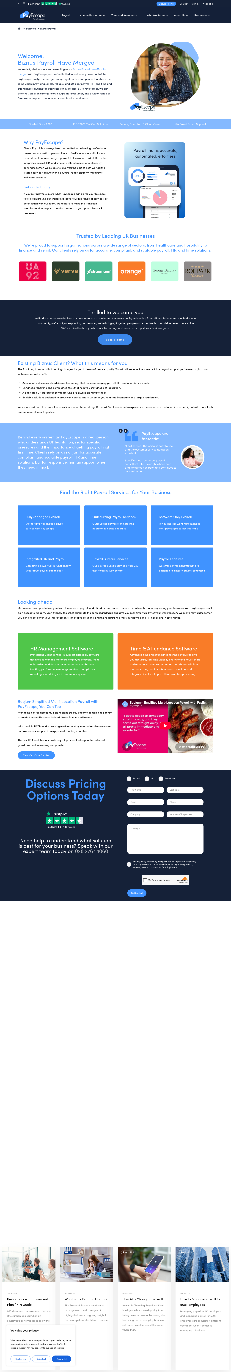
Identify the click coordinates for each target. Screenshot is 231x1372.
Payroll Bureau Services (110, 558)
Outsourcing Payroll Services (114, 516)
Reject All (41, 1358)
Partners (31, 28)
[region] (40, 1345)
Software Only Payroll (175, 516)
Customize (20, 1358)
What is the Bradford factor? (86, 1299)
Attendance (170, 778)
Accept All (61, 1358)
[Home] (20, 28)
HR (152, 778)
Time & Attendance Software (163, 648)
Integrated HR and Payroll (45, 558)
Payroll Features (171, 558)
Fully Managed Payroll (43, 516)
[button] (115, 339)
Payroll (136, 778)
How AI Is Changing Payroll (142, 1299)
